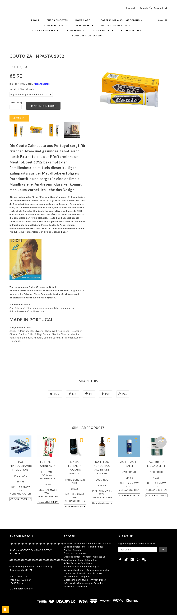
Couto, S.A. (19, 67)
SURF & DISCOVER (57, 20)
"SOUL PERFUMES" (54, 25)
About (35, 20)
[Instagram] (132, 559)
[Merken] (27, 439)
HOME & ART (83, 20)
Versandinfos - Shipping (77, 576)
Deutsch (131, 7)
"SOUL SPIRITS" (101, 30)
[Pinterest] (138, 559)
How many (16, 102)
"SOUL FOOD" (74, 30)
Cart (161, 20)
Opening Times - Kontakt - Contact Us (84, 556)
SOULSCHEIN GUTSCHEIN (87, 35)
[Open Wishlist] (5, 609)
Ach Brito (156, 471)
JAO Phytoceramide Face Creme (21, 465)
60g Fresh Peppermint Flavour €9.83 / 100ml (29, 94)
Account (158, 7)
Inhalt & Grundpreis (22, 89)
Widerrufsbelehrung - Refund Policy (83, 546)
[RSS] (144, 559)
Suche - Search (72, 550)
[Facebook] (120, 559)
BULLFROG (102, 479)
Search (144, 7)
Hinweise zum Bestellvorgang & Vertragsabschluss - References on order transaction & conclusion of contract (86, 569)
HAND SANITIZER (131, 30)
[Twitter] (126, 559)
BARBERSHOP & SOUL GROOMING (120, 20)
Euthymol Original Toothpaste (47, 475)
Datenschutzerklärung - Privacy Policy (85, 579)
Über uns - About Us (75, 553)
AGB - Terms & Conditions (78, 563)
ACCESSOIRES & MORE (114, 25)
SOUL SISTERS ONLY (44, 30)
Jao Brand (20, 475)
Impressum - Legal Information (80, 559)
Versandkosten (42, 83)
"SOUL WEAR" (83, 25)
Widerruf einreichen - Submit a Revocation (87, 543)
